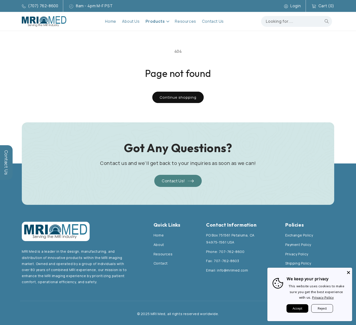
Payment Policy (298, 244)
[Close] (348, 271)
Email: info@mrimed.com (227, 270)
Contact (161, 263)
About (159, 244)
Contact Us (6, 162)
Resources (163, 254)
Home (159, 235)
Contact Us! (173, 181)
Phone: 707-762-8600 (225, 251)
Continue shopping (178, 97)
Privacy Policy (296, 254)
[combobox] (296, 21)
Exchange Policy (299, 235)
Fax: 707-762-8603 (222, 261)
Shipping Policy (298, 263)
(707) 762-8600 (43, 5)
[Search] (326, 21)
